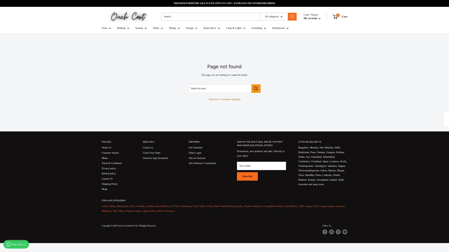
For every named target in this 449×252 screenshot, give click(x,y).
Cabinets (150, 206)
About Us (106, 147)
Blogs (104, 189)
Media (105, 158)
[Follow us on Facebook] (324, 231)
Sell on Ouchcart (197, 158)
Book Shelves (162, 206)
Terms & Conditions (112, 163)
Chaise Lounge (133, 211)
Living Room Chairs (273, 206)
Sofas (104, 28)
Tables (156, 28)
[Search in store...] (256, 88)
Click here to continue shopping (224, 99)
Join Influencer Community (202, 163)
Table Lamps (305, 206)
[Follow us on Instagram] (331, 231)
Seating (139, 28)
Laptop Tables (149, 211)
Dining (172, 28)
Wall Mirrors (290, 206)
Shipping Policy (110, 184)
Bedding (121, 28)
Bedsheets (106, 211)
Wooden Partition (252, 206)
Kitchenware (278, 28)
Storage (189, 28)
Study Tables (199, 206)
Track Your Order (151, 153)
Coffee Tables (108, 206)
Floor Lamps (319, 206)
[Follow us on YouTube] (344, 231)
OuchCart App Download (155, 158)
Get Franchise (195, 147)
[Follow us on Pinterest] (338, 231)
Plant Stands (220, 206)
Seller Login (195, 153)
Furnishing (257, 28)
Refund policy (109, 173)
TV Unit (175, 206)
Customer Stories (110, 153)
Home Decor (209, 28)
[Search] (292, 16)
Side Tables (118, 211)
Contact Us (107, 178)
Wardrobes (186, 206)
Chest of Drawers (165, 211)
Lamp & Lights (234, 28)
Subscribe (247, 176)
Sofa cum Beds (137, 206)
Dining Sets (122, 206)
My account (311, 18)
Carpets (330, 206)
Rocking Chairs (235, 206)
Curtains (340, 206)
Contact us (148, 147)
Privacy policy (109, 168)
